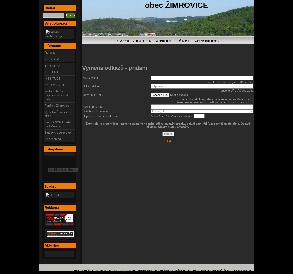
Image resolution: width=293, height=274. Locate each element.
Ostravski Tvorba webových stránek (147, 270)
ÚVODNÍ (123, 40)
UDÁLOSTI (183, 40)
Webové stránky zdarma (89, 270)
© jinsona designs (198, 270)
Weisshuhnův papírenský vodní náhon (56, 95)
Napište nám (163, 40)
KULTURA (51, 72)
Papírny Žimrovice (57, 105)
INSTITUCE (52, 78)
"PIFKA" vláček (55, 85)
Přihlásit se (179, 270)
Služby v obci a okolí (58, 132)
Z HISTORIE (142, 40)
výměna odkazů (242, 270)
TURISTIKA (52, 65)
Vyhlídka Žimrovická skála (58, 114)
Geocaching (53, 139)
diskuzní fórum (221, 270)
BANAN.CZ (115, 270)
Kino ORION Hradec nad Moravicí (58, 124)
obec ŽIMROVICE (176, 5)
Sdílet (167, 141)
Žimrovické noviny (207, 40)
